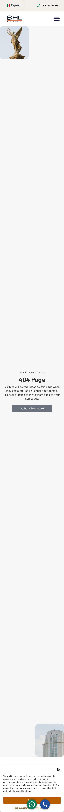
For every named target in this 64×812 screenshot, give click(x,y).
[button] (59, 769)
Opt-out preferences (23, 808)
